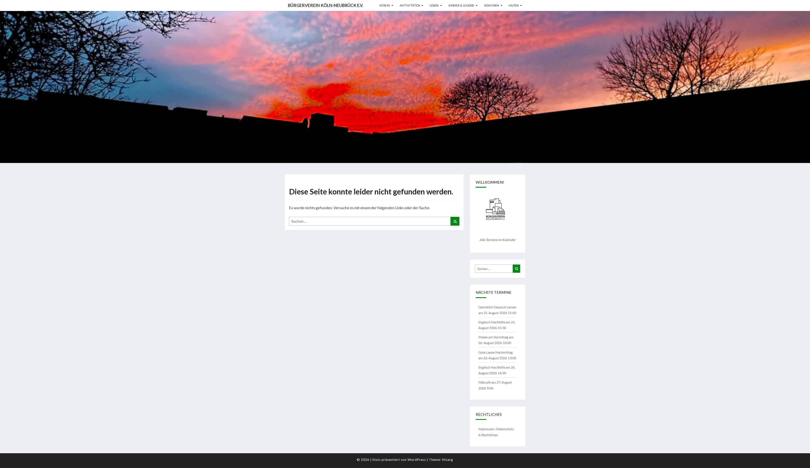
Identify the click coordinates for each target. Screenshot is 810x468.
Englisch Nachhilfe (491, 322)
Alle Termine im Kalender (497, 240)
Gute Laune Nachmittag (495, 352)
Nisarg (447, 459)
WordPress (417, 459)
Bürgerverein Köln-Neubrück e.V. (325, 5)
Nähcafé (484, 382)
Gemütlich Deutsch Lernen (497, 307)
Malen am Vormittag (493, 337)
